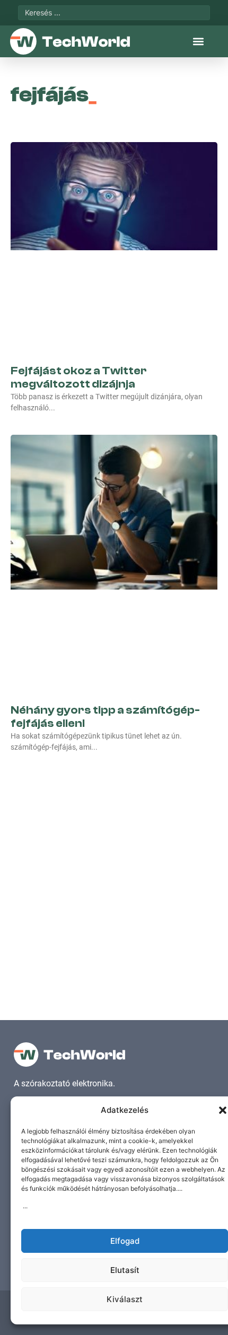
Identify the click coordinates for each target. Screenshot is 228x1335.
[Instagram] (45, 845)
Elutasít (124, 1270)
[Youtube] (68, 845)
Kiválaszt (125, 1299)
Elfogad (124, 1241)
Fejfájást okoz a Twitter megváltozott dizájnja (79, 269)
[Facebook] (22, 845)
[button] (222, 1110)
